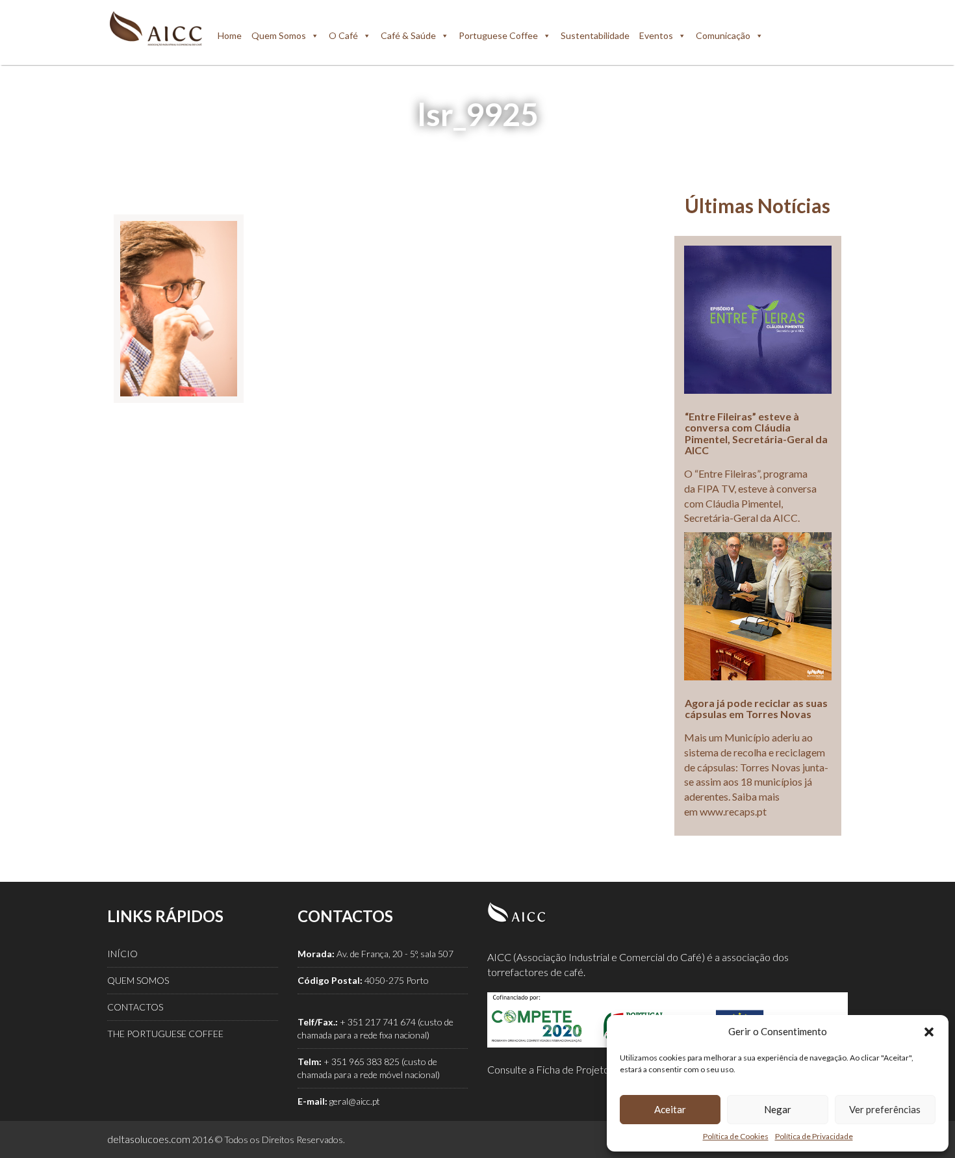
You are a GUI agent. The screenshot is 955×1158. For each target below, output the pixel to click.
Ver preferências (885, 1109)
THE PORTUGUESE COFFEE (165, 1033)
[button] (929, 1031)
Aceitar (670, 1109)
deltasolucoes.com (148, 1139)
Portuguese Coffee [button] (498, 35)
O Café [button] (343, 35)
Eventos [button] (656, 35)
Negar (777, 1109)
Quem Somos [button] (278, 35)
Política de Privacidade (814, 1136)
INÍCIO (122, 953)
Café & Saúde (408, 35)
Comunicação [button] (723, 35)
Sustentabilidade (595, 35)
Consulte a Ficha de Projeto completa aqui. (581, 1070)
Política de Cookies (736, 1136)
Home (230, 35)
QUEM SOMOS (138, 980)
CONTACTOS (135, 1006)
